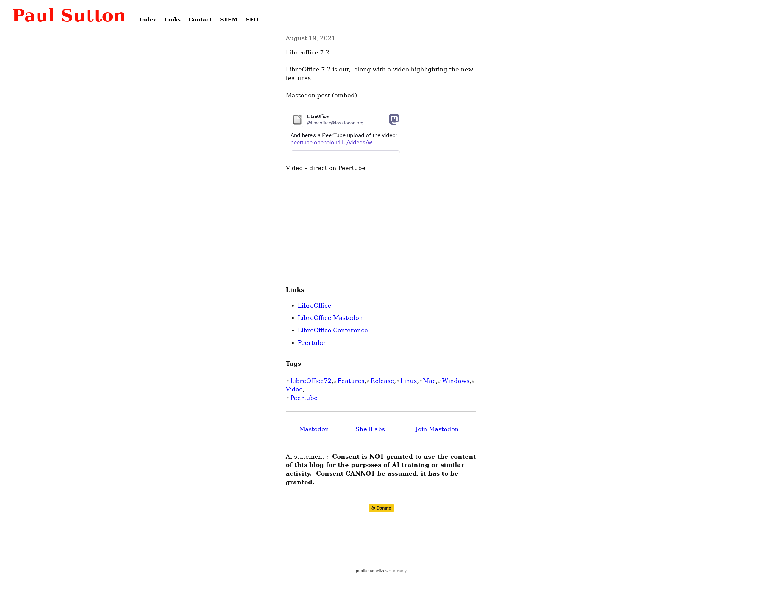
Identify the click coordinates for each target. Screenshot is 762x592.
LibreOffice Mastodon (330, 317)
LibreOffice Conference (333, 330)
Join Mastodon (437, 429)
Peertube (311, 342)
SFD (252, 19)
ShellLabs (370, 429)
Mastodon (314, 429)
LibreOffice (314, 305)
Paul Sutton (69, 15)
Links (172, 19)
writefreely (396, 570)
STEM (229, 19)
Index (148, 19)
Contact (200, 19)
